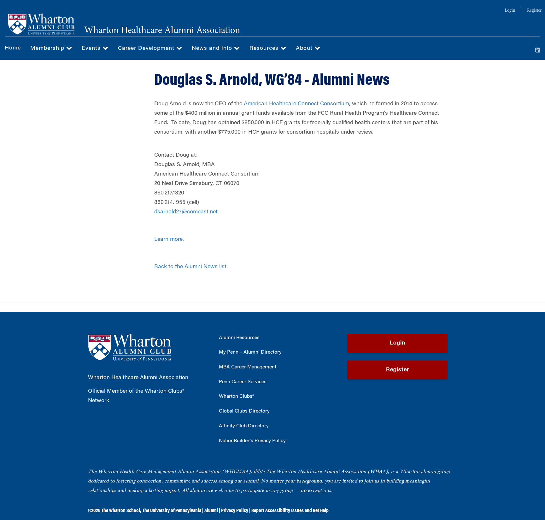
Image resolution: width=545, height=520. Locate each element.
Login (510, 11)
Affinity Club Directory (244, 426)
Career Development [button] (147, 48)
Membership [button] (48, 48)
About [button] (305, 48)
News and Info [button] (213, 48)
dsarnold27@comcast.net (186, 212)
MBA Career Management (247, 367)
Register (534, 11)
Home (13, 48)
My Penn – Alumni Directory (250, 352)
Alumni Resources (239, 337)
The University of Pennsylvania (171, 510)
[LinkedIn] (537, 51)
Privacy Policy (234, 510)
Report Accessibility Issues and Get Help (290, 510)
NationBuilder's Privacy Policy (252, 440)
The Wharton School (120, 510)
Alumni (211, 510)
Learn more (168, 239)
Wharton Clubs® (236, 396)
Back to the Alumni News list (190, 267)
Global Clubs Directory (244, 411)
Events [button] (92, 48)
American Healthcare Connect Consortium (296, 104)
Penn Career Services (243, 381)
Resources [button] (264, 48)
